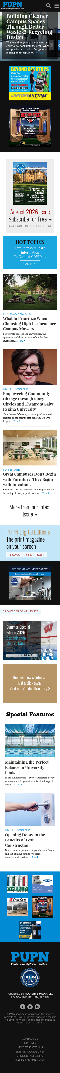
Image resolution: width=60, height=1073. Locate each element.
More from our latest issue (30, 510)
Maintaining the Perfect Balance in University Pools (26, 767)
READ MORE (30, 263)
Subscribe (30, 1043)
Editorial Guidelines (30, 1051)
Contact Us (30, 1038)
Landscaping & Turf (19, 313)
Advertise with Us (30, 1047)
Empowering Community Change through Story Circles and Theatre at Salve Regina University (28, 401)
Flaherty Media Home (30, 1060)
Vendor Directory (30, 1055)
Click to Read (22, 655)
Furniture (11, 469)
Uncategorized (15, 389)
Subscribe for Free (28, 218)
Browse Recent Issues (26, 554)
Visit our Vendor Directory (29, 688)
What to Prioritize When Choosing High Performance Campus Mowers (29, 323)
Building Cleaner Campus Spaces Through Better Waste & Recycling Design (29, 26)
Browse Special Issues (20, 611)
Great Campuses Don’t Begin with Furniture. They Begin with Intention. (29, 479)
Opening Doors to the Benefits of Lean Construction (25, 840)
